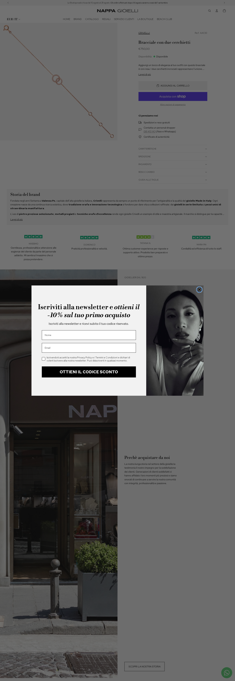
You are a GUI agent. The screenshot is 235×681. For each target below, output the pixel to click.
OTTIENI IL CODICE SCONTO (89, 372)
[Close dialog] (199, 289)
